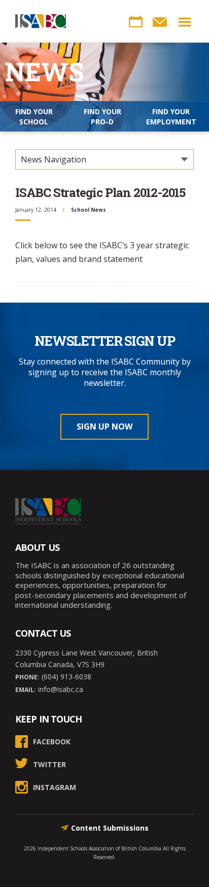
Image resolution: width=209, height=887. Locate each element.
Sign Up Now (104, 426)
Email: (25, 689)
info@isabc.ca (59, 689)
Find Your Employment (171, 116)
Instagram (54, 787)
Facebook (52, 741)
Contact (159, 21)
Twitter (49, 764)
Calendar (135, 21)
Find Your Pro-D (102, 116)
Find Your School (34, 116)
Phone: (27, 677)
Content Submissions (110, 828)
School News (88, 209)
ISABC (40, 21)
